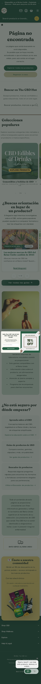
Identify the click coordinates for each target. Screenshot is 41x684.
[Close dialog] (39, 332)
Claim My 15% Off (10, 348)
